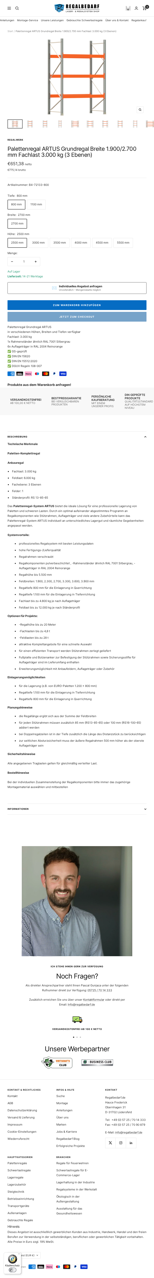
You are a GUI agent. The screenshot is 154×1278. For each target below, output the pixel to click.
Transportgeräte (18, 1206)
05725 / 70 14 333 (100, 990)
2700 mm (17, 223)
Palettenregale (17, 1163)
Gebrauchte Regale (20, 1220)
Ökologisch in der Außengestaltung (68, 1199)
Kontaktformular (93, 999)
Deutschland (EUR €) (22, 1255)
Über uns (62, 1117)
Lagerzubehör (17, 1184)
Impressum (15, 1124)
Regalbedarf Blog (67, 1139)
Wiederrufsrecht (18, 1139)
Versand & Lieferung (21, 1117)
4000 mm (81, 242)
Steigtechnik (16, 1191)
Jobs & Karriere (66, 1131)
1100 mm (36, 204)
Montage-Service (27, 20)
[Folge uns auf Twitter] (110, 1143)
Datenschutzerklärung (22, 1110)
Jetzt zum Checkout (77, 316)
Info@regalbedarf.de (81, 1004)
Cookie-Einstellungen (22, 1131)
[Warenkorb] (144, 8)
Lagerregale (15, 1177)
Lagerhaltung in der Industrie (75, 1182)
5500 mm (123, 242)
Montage (62, 1103)
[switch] (12, 1270)
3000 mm (38, 242)
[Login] (136, 8)
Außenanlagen (17, 1213)
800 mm (16, 204)
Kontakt (12, 1096)
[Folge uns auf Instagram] (121, 1143)
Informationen (18, 808)
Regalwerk (15, 139)
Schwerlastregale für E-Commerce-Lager (72, 1172)
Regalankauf (138, 20)
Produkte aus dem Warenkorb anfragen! (39, 385)
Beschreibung (17, 436)
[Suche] (17, 8)
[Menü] (19, 1254)
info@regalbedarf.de (128, 1132)
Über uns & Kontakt (117, 20)
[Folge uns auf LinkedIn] (131, 1143)
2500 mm (17, 242)
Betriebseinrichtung (21, 1199)
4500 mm (102, 242)
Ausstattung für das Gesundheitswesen (69, 1211)
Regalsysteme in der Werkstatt (76, 1189)
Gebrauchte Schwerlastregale (84, 20)
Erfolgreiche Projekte (70, 1146)
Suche (60, 1096)
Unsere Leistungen (52, 20)
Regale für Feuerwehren (72, 1163)
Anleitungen (7, 20)
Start (10, 31)
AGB (10, 1103)
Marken (61, 1124)
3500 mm (59, 242)
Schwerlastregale (19, 1170)
